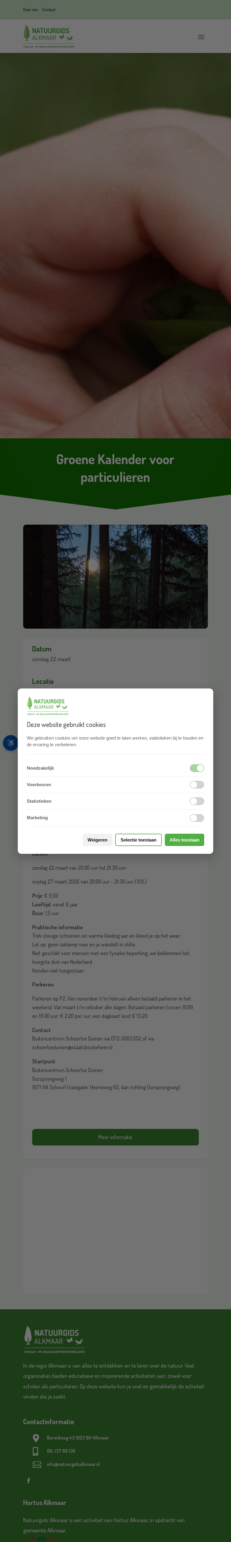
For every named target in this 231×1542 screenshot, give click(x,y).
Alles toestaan (184, 839)
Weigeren (97, 839)
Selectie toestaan (138, 839)
